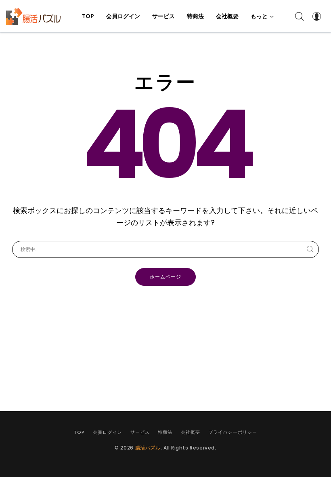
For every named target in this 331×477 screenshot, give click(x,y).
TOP (79, 432)
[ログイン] (316, 16)
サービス (140, 432)
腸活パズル (148, 447)
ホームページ (165, 276)
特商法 (165, 432)
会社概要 (190, 432)
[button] (262, 16)
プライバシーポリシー (232, 432)
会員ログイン (107, 432)
